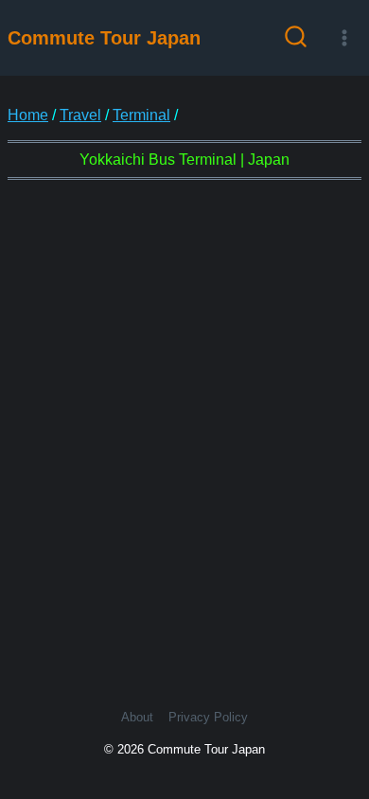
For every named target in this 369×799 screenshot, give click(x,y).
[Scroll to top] (339, 712)
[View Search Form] (295, 38)
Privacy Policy (208, 717)
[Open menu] (343, 37)
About (137, 717)
